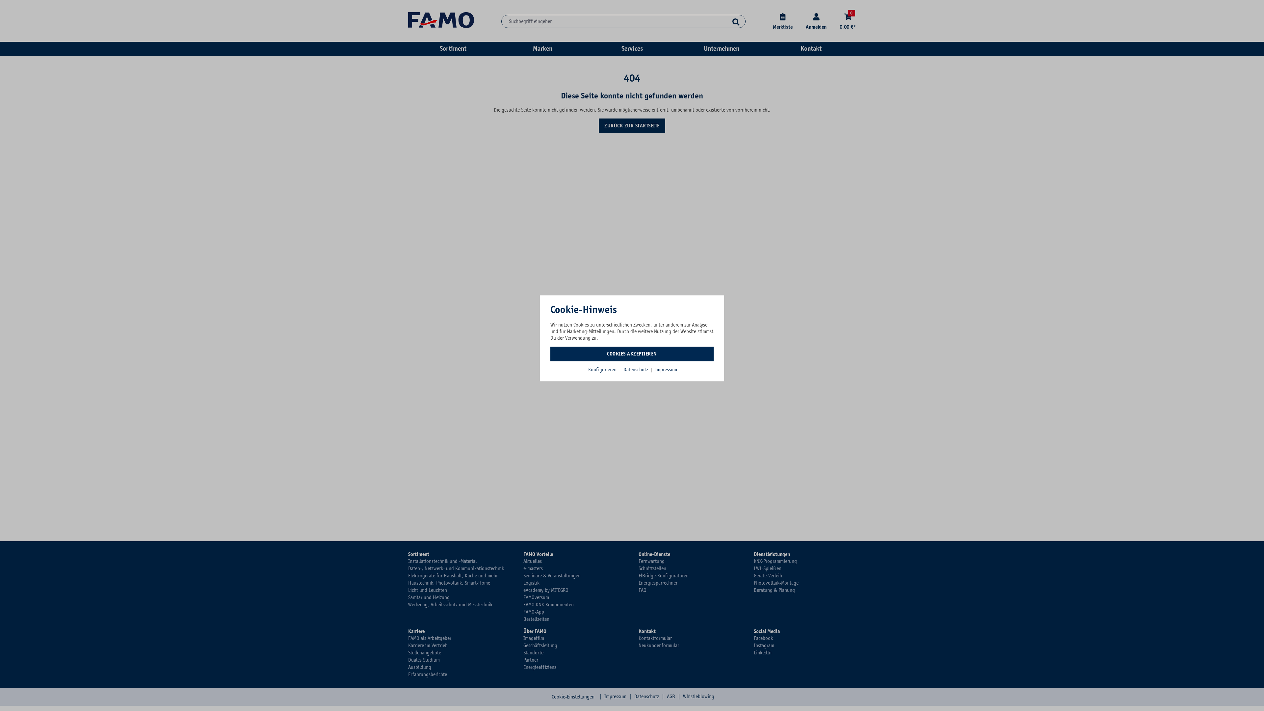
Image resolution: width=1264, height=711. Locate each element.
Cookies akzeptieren (632, 354)
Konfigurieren (602, 370)
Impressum (666, 370)
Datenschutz (636, 370)
